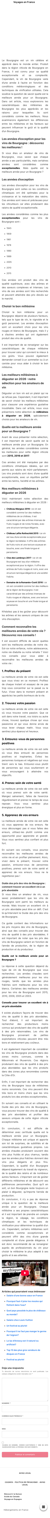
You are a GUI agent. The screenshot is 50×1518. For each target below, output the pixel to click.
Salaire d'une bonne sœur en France (25, 1295)
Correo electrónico (12, 1416)
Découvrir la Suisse (13, 1494)
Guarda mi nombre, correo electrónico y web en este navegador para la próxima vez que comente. (25, 1446)
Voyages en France (24, 2)
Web (4, 1429)
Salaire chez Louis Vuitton (20, 1320)
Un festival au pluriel (17, 1326)
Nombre (6, 1403)
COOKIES (9, 1482)
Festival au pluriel (15, 1359)
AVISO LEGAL (25, 1473)
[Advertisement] (25, 30)
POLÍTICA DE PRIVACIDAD (26, 1482)
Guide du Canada (12, 1496)
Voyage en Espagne (13, 1499)
